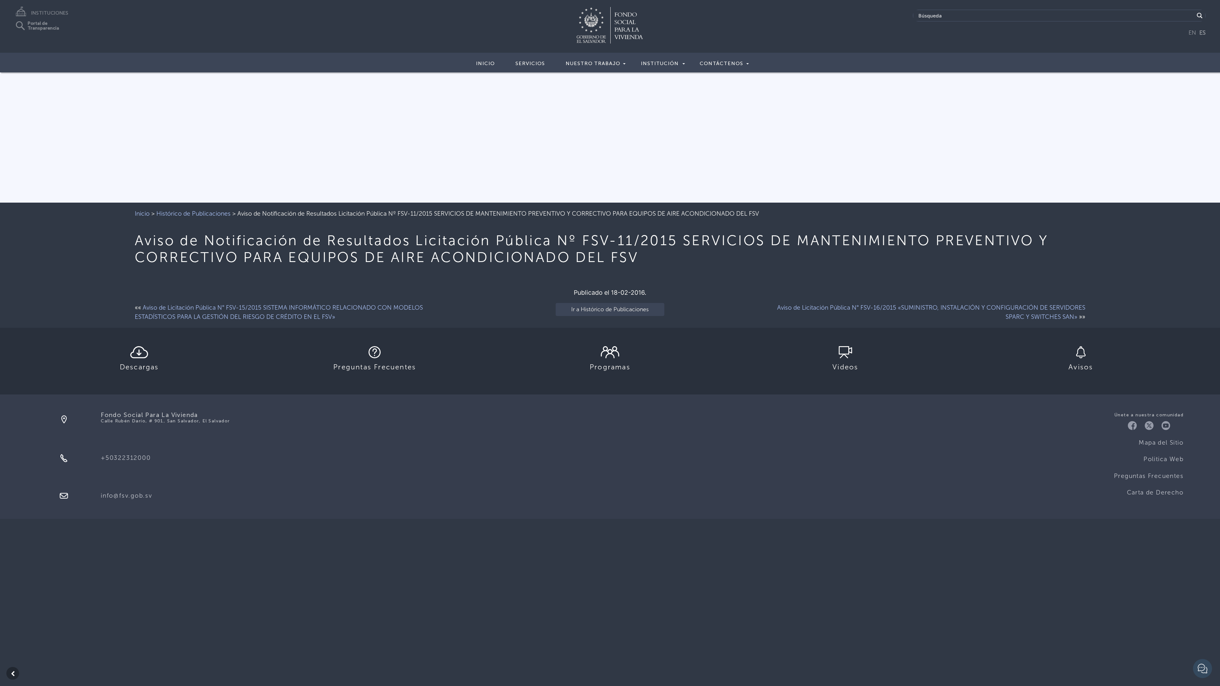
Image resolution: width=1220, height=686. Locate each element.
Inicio (485, 63)
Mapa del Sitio (1161, 442)
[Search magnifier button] (1199, 15)
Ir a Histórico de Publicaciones (610, 309)
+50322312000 (126, 457)
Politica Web (1163, 459)
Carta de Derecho (1155, 492)
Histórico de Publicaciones (193, 213)
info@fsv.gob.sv (126, 495)
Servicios (530, 63)
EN (1192, 32)
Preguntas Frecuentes (1148, 476)
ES (1202, 32)
